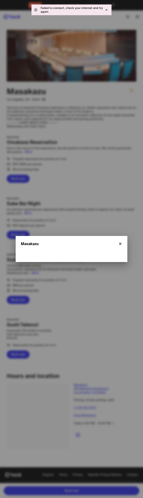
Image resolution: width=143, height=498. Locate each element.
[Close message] (106, 9)
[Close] (120, 244)
